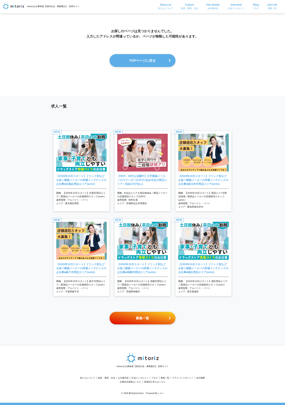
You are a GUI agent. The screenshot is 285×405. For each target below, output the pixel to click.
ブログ (154, 378)
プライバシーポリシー (182, 378)
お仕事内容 (123, 378)
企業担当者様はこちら (130, 382)
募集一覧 (165, 378)
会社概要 (200, 378)
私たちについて (87, 378)
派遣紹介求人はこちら (154, 382)
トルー (161, 393)
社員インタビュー (140, 378)
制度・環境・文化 (106, 378)
